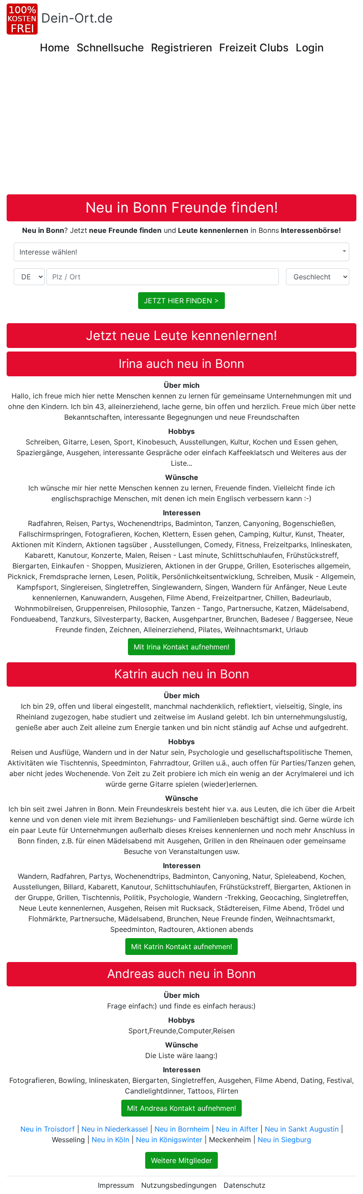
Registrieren (181, 47)
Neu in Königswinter (169, 1139)
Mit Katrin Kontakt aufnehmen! (181, 946)
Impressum (116, 1185)
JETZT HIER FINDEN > (181, 300)
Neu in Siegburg (284, 1139)
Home (55, 47)
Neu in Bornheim (181, 1128)
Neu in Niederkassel (114, 1128)
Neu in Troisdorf (47, 1128)
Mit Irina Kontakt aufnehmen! (181, 646)
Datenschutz (245, 1185)
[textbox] (181, 252)
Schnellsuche (110, 47)
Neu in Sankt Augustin (302, 1128)
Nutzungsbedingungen (178, 1185)
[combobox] (181, 252)
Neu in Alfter (237, 1128)
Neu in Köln (110, 1139)
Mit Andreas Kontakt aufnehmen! (181, 1108)
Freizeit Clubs (254, 47)
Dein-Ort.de (77, 18)
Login (310, 47)
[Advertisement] (185, 128)
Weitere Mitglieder (181, 1160)
